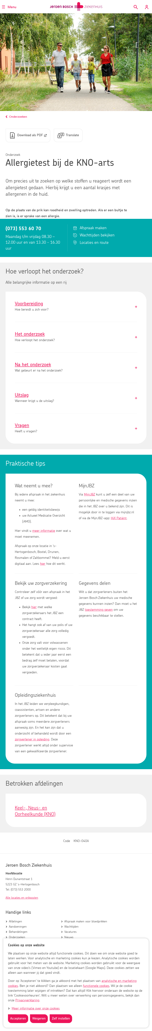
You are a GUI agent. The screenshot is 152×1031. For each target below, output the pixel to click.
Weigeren (39, 1018)
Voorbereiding (76, 307)
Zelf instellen (61, 1018)
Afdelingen (15, 921)
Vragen (76, 428)
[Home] (76, 6)
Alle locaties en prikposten (22, 897)
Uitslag (76, 398)
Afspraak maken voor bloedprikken (85, 921)
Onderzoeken (17, 937)
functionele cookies (96, 986)
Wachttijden (71, 926)
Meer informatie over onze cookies (36, 1008)
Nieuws (68, 937)
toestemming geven (99, 609)
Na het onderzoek (76, 368)
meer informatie (43, 531)
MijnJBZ (89, 494)
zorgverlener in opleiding (32, 739)
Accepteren (18, 1018)
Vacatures (70, 931)
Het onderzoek (76, 337)
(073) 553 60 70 (23, 228)
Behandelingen (18, 931)
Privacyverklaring (27, 1000)
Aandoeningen (18, 926)
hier (42, 564)
